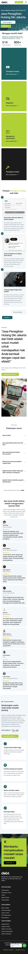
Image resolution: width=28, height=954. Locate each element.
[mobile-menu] (26, 2)
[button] (14, 435)
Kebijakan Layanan (8, 950)
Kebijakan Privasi (20, 950)
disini (22, 490)
